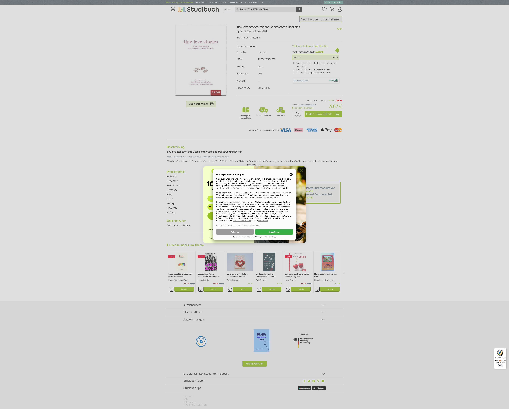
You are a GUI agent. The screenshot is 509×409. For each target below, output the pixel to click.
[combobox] (212, 207)
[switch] (500, 365)
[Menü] (504, 349)
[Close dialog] (301, 170)
